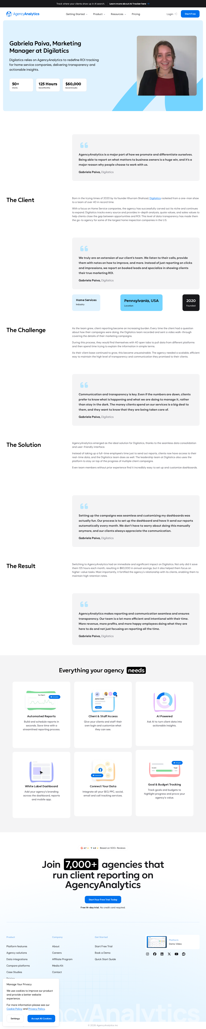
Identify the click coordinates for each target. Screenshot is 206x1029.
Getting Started (75, 14)
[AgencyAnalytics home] (22, 13)
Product (98, 14)
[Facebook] (155, 954)
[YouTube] (176, 954)
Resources (117, 14)
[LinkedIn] (162, 954)
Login (170, 14)
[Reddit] (184, 954)
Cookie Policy (14, 1008)
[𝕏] (169, 954)
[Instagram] (147, 954)
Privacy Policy (36, 1008)
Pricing (136, 14)
